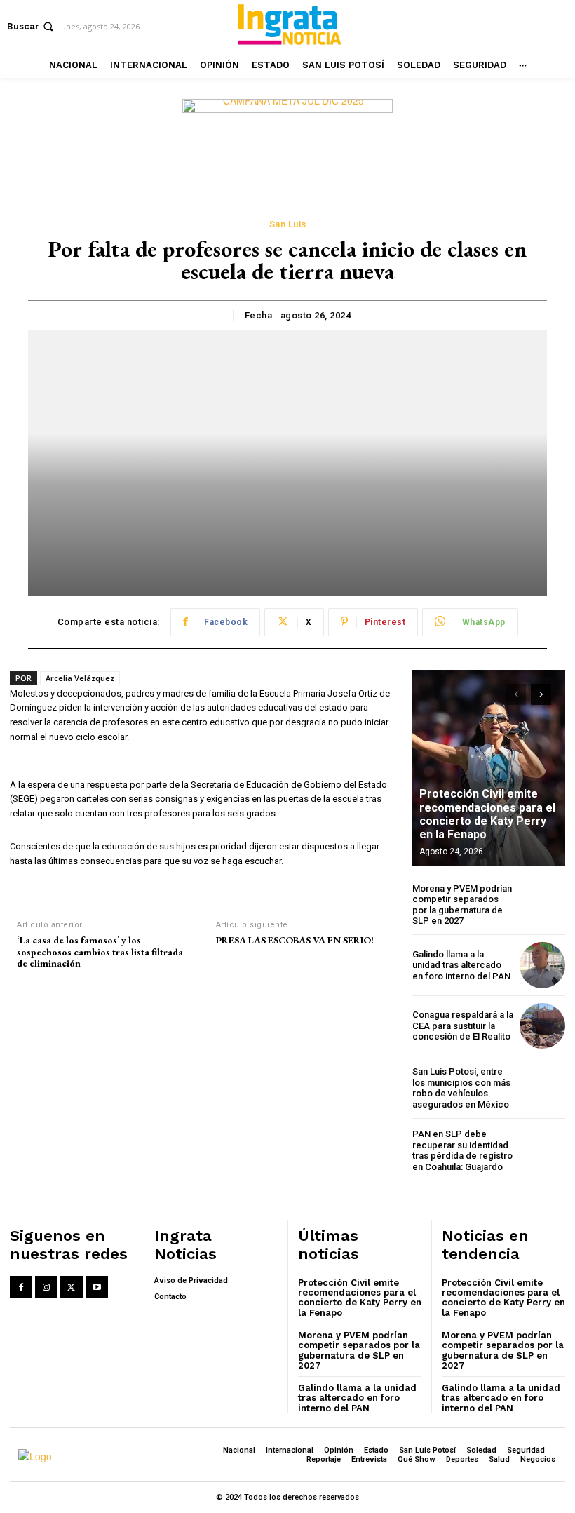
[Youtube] (97, 1287)
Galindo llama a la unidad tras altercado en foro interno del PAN (461, 965)
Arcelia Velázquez (80, 678)
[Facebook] (21, 1287)
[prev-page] (516, 694)
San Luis (287, 224)
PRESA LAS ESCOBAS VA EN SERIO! (295, 940)
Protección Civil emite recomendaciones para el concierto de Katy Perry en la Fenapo (487, 814)
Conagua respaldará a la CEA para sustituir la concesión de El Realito (462, 1025)
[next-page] (541, 694)
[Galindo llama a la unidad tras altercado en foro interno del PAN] (542, 965)
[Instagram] (46, 1287)
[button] (31, 26)
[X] (71, 1287)
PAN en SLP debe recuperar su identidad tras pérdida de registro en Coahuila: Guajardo (462, 1150)
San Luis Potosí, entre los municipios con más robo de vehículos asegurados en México (461, 1088)
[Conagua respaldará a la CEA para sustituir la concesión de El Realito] (542, 1026)
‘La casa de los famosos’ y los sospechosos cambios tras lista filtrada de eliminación (100, 951)
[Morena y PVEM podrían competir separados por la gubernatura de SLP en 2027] (542, 904)
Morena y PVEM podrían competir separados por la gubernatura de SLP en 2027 (462, 905)
